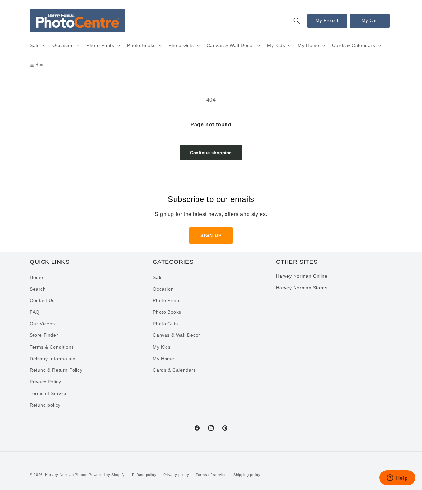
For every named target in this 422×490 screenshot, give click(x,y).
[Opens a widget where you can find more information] (397, 478)
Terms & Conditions (52, 347)
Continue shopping (211, 152)
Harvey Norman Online (302, 276)
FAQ (35, 312)
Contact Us (42, 300)
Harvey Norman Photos (66, 475)
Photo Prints (100, 45)
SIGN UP (211, 235)
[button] (296, 21)
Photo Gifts (181, 45)
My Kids (276, 45)
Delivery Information (52, 358)
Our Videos (42, 323)
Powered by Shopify (107, 475)
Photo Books (141, 45)
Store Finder (44, 335)
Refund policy (45, 405)
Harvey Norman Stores (302, 287)
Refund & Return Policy (56, 370)
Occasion (63, 45)
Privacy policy (176, 475)
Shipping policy (247, 475)
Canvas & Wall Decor (230, 45)
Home (41, 64)
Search (38, 289)
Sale (35, 45)
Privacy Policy (45, 381)
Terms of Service (49, 393)
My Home (308, 45)
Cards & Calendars (353, 45)
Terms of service (211, 475)
